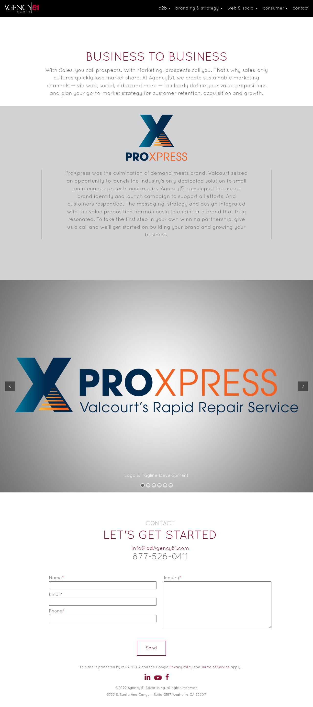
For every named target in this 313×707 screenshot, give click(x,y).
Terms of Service (215, 667)
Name (56, 578)
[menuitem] (162, 8)
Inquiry (172, 578)
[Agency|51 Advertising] (29, 8)
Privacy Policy (181, 667)
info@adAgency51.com (160, 548)
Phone (56, 611)
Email (56, 595)
